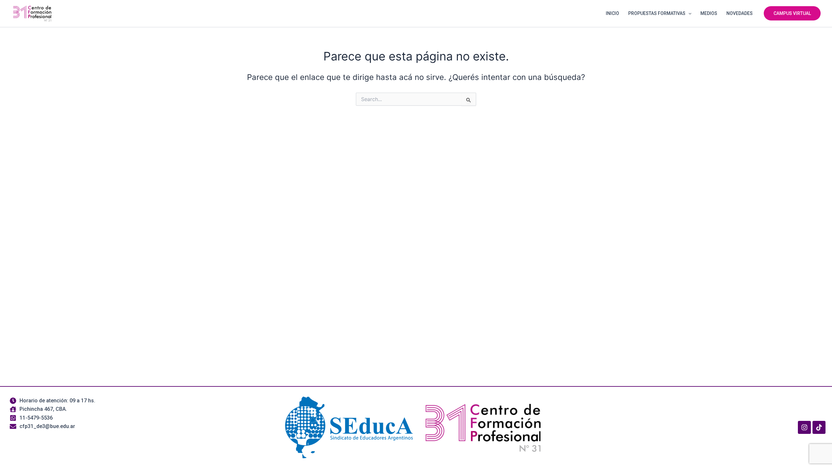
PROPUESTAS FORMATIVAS (656, 13)
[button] (688, 13)
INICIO (612, 13)
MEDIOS (708, 13)
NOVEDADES (739, 13)
